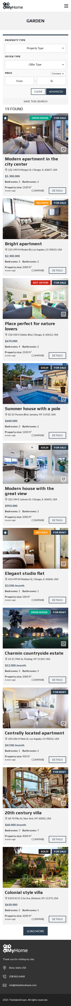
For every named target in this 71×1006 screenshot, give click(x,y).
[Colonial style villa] (35, 867)
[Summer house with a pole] (35, 383)
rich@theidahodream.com (23, 985)
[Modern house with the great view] (35, 463)
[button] (35, 48)
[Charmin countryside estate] (35, 628)
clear (38, 91)
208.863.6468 (17, 976)
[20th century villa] (35, 787)
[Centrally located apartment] (35, 707)
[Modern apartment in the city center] (35, 133)
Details (57, 190)
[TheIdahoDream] (11, 6)
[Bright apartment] (35, 218)
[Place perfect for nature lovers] (35, 298)
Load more (35, 931)
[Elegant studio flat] (35, 548)
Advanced (56, 91)
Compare (37, 190)
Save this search (36, 101)
